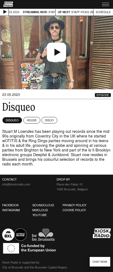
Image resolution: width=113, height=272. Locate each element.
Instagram (11, 210)
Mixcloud (40, 210)
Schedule (103, 12)
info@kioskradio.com (16, 184)
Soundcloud (43, 205)
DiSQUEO (12, 120)
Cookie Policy (74, 210)
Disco (49, 120)
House (32, 120)
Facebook (10, 205)
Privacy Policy (74, 205)
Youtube (39, 215)
